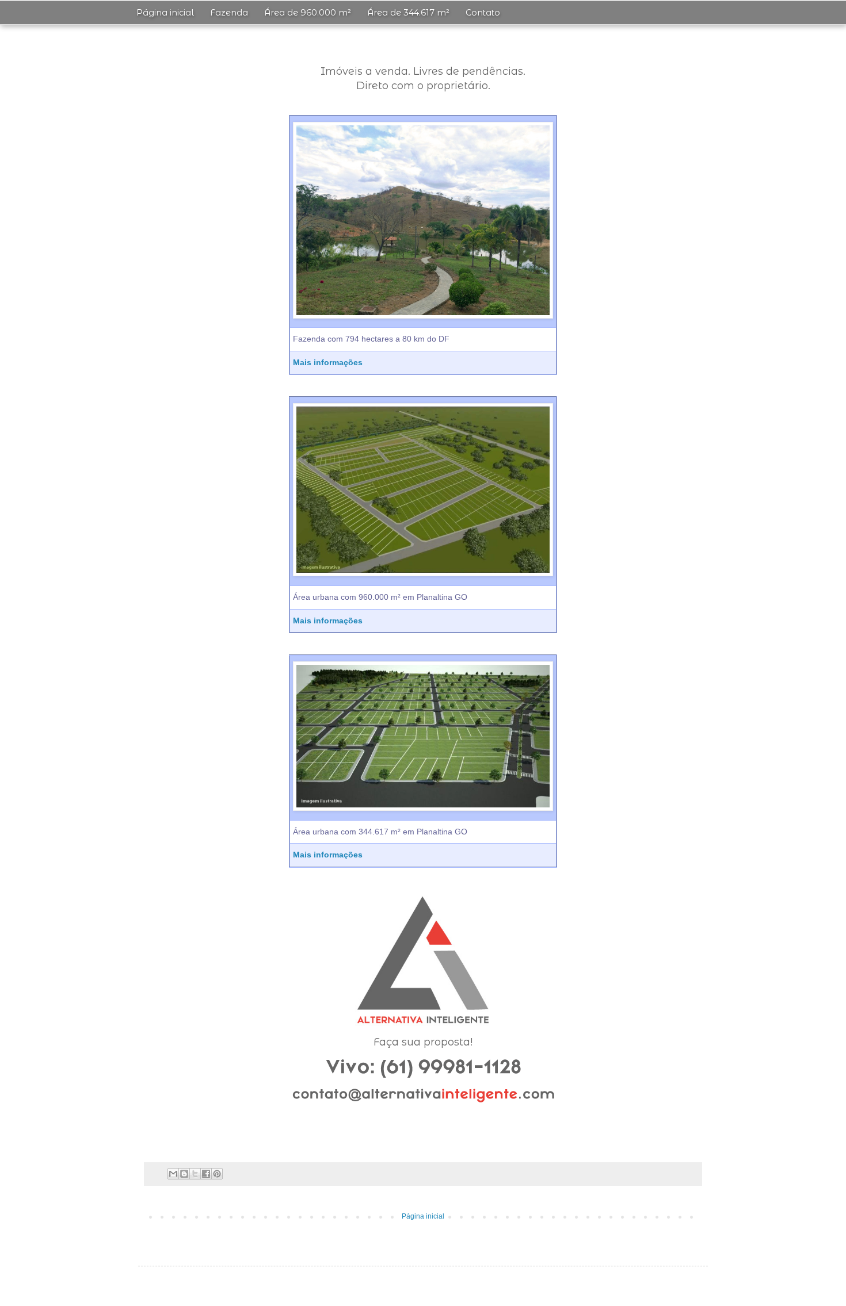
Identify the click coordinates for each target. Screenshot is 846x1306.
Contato (483, 12)
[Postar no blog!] (184, 1173)
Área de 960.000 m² (307, 12)
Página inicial (165, 12)
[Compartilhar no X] (195, 1173)
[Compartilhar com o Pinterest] (217, 1173)
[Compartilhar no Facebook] (206, 1173)
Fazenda (229, 12)
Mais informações (328, 362)
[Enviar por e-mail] (173, 1173)
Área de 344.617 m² (408, 12)
